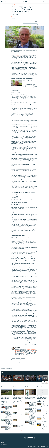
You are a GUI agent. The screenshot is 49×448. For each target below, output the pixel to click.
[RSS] (32, 437)
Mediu (14, 387)
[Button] (36, 21)
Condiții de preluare (4, 444)
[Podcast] (43, 1)
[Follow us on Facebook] (25, 437)
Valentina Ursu (13, 16)
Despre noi (2, 442)
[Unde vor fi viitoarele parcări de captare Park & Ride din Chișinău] (3, 427)
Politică (13, 4)
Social (2, 387)
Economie (39, 387)
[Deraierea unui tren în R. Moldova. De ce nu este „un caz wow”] (3, 407)
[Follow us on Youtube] (28, 437)
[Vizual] (46, 1)
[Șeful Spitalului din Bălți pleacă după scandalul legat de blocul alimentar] (27, 422)
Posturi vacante (3, 440)
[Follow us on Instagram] (30, 437)
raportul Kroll (20, 66)
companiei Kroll (18, 55)
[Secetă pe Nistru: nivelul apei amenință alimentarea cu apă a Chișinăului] (15, 426)
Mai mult (22, 430)
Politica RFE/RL (3, 437)
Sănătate (27, 387)
